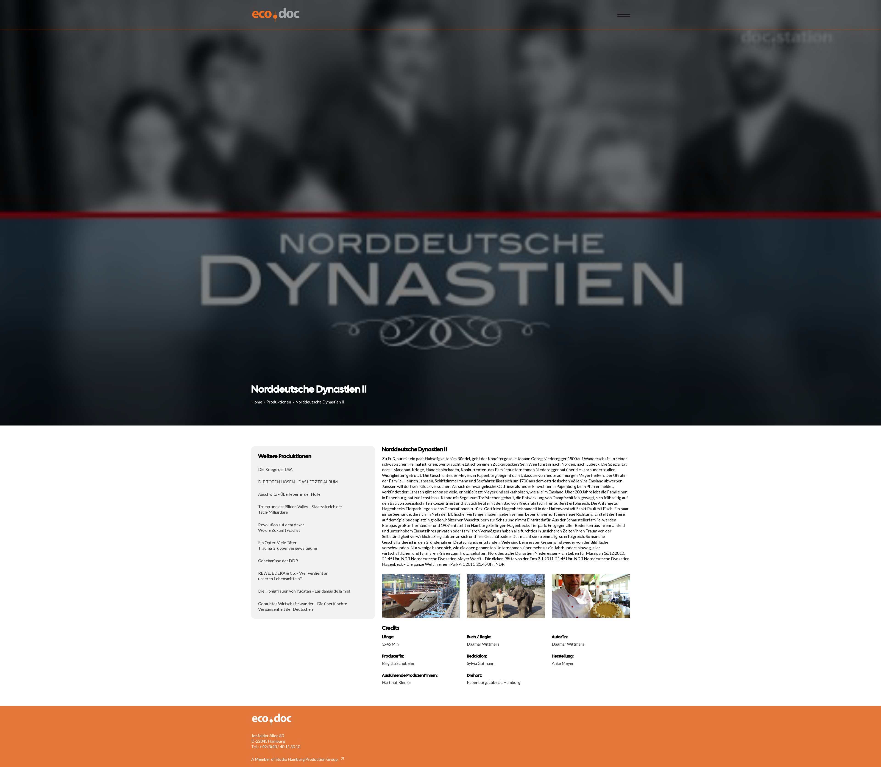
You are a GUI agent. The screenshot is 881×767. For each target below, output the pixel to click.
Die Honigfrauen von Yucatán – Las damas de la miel (304, 590)
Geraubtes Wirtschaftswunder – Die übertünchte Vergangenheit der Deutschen (302, 606)
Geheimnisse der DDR (278, 560)
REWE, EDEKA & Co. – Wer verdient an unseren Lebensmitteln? (293, 576)
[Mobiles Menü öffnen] (623, 15)
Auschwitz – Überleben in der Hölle (289, 494)
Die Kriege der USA (275, 469)
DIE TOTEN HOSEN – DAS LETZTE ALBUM (298, 481)
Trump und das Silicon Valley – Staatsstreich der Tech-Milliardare (300, 509)
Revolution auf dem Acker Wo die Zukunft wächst (281, 527)
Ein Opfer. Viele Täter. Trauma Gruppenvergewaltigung (287, 545)
